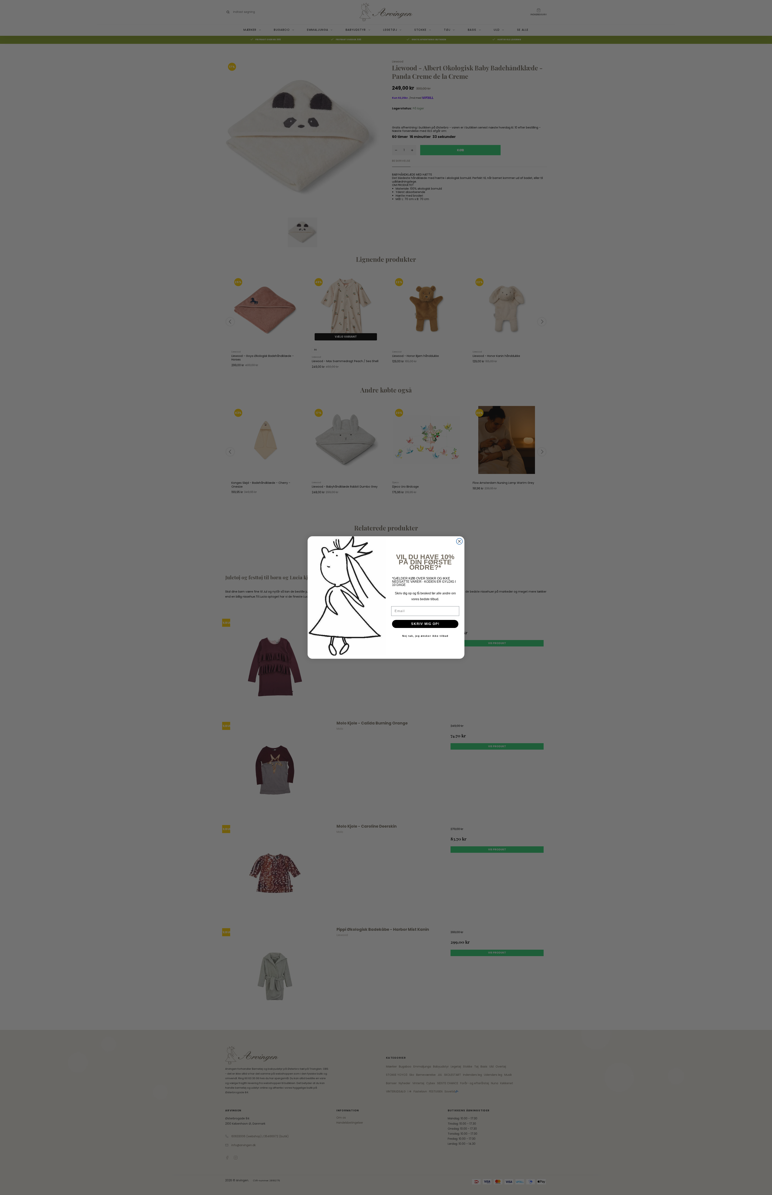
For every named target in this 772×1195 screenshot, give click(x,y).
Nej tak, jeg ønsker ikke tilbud (425, 636)
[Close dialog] (459, 541)
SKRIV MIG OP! (425, 624)
